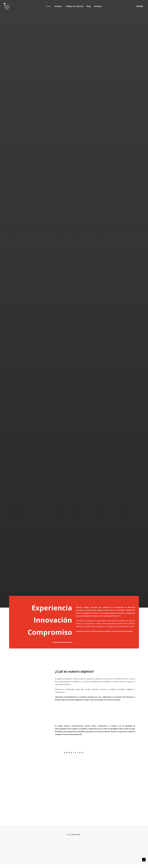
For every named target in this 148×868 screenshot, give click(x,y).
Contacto (98, 6)
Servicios (58, 6)
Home (48, 6)
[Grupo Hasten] (7, 6)
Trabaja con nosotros (74, 6)
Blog (89, 6)
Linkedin (139, 6)
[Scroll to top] (144, 859)
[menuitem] (49, 6)
